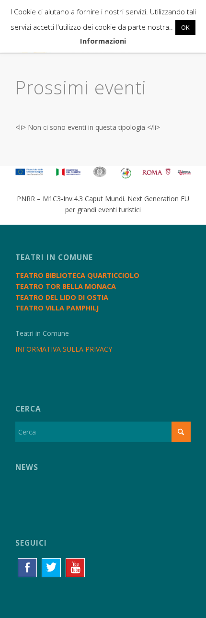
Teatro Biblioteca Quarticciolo (77, 275)
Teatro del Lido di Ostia (61, 297)
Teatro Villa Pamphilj (57, 307)
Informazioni (103, 41)
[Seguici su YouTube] (75, 567)
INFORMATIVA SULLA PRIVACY (63, 349)
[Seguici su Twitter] (51, 567)
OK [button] (185, 27)
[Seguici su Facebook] (27, 567)
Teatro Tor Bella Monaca (65, 286)
